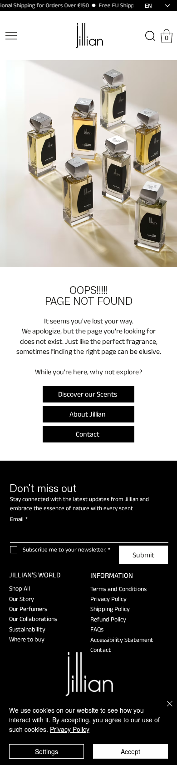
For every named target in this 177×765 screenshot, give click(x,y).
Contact (100, 649)
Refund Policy (108, 619)
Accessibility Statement (121, 639)
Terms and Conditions (118, 588)
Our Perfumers (28, 608)
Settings (46, 751)
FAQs (96, 629)
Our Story (21, 598)
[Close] (164, 709)
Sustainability (27, 629)
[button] (166, 36)
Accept (130, 751)
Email (19, 519)
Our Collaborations (33, 618)
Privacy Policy (108, 598)
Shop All (19, 588)
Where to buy (26, 639)
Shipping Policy (110, 608)
